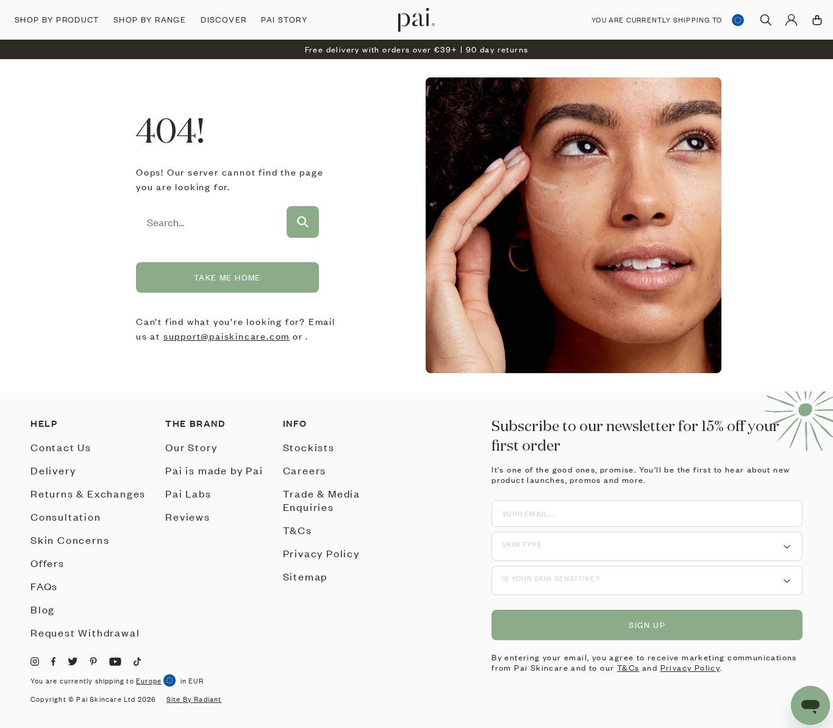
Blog (42, 609)
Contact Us (60, 447)
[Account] (791, 20)
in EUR (192, 681)
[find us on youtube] (115, 661)
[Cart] (817, 20)
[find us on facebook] (53, 661)
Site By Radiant (194, 699)
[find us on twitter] (72, 661)
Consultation (65, 516)
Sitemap (305, 576)
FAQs (44, 586)
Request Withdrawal (85, 632)
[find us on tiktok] (137, 661)
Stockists (309, 447)
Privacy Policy (321, 553)
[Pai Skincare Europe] (416, 20)
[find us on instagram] (34, 661)
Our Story (191, 447)
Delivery (53, 470)
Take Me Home (227, 277)
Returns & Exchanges (88, 493)
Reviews (187, 516)
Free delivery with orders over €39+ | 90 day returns (417, 50)
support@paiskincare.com (226, 336)
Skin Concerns (69, 539)
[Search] (766, 20)
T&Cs (297, 530)
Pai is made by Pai (214, 470)
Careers (305, 470)
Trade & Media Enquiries (321, 500)
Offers (47, 562)
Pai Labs (188, 493)
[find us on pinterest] (93, 661)
